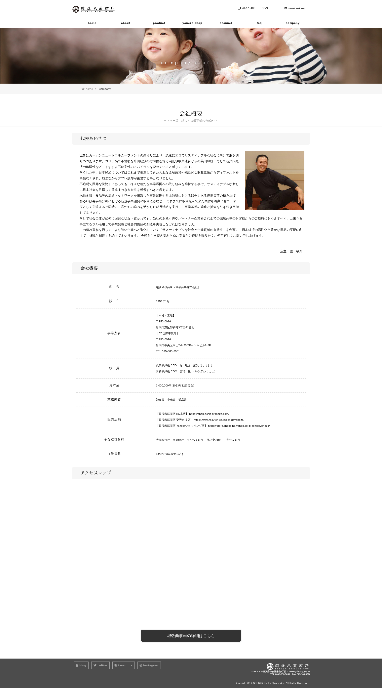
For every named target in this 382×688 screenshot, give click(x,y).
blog (82, 665)
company (293, 22)
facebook (125, 665)
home (92, 22)
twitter (102, 665)
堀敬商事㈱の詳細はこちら (191, 635)
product (159, 22)
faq (259, 22)
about (125, 22)
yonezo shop (192, 22)
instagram (151, 665)
